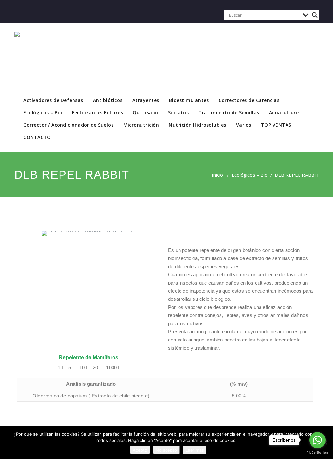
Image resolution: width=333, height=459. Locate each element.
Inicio (217, 175)
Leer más (194, 449)
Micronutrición (141, 125)
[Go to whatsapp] (317, 440)
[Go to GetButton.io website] (317, 452)
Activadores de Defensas (53, 100)
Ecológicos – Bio (42, 112)
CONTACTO (37, 137)
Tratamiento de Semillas (228, 112)
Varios (243, 125)
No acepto (166, 449)
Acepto (140, 449)
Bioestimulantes (189, 100)
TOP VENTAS (276, 125)
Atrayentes (145, 100)
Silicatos (178, 112)
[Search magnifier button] (314, 15)
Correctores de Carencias (249, 100)
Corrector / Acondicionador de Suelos (68, 125)
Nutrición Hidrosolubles (197, 125)
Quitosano (145, 112)
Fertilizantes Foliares (97, 112)
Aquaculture (284, 112)
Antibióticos (108, 100)
